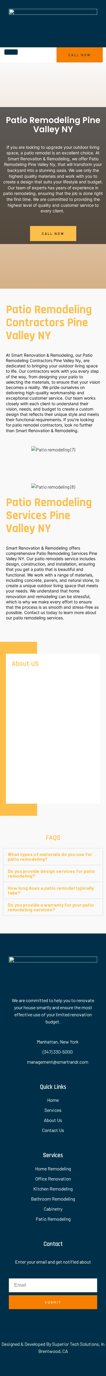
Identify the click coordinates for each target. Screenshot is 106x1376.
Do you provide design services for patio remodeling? (51, 873)
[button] (53, 856)
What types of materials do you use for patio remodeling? (50, 856)
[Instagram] (59, 1321)
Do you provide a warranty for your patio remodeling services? (51, 907)
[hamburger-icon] (11, 52)
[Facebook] (46, 1321)
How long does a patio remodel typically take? (51, 890)
